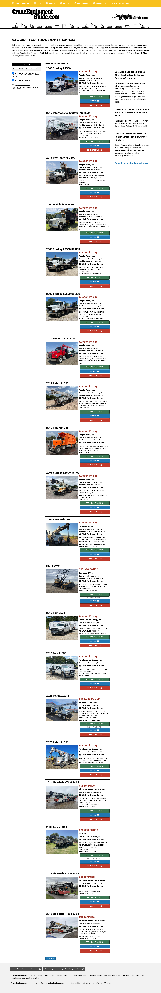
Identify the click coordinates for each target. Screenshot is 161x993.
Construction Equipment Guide (54, 983)
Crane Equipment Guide (20, 983)
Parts (39, 3)
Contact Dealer (93, 105)
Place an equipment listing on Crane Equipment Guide (63, 969)
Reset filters (27, 64)
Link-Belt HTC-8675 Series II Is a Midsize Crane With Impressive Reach (132, 112)
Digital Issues (101, 3)
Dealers (52, 3)
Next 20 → (50, 958)
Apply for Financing (94, 97)
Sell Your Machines (121, 3)
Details (93, 101)
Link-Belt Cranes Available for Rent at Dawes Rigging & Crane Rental (131, 136)
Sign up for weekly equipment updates (25, 969)
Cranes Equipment (22, 3)
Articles (66, 3)
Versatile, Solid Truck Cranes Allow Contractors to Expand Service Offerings (130, 75)
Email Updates (82, 3)
